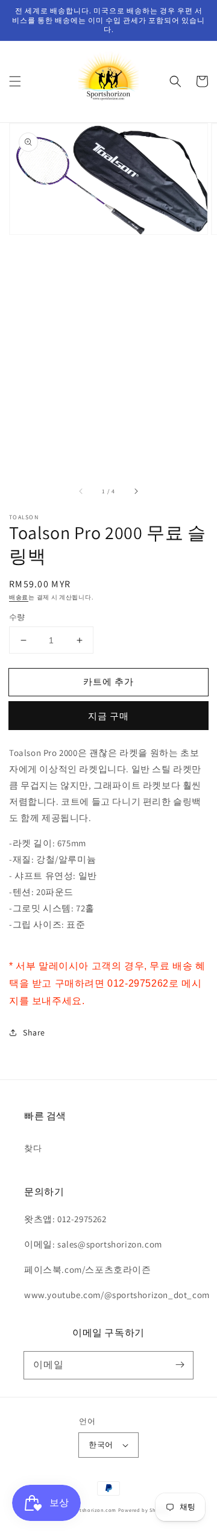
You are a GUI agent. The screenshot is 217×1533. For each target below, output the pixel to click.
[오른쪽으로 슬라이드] (135, 491)
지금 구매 (108, 716)
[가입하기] (179, 1365)
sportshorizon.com (92, 1509)
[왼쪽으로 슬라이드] (81, 491)
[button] (15, 81)
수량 (17, 617)
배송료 (18, 597)
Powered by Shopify (143, 1509)
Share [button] (34, 1032)
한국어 (101, 1445)
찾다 (33, 1148)
